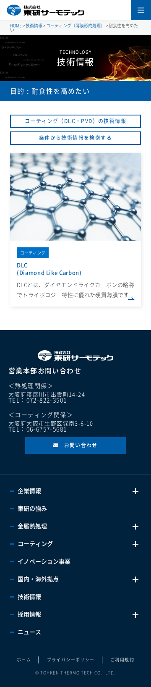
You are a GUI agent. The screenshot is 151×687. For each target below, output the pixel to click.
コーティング (35, 544)
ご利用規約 (122, 660)
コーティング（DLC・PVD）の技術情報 (75, 121)
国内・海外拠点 (38, 579)
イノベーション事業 (44, 561)
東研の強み (32, 508)
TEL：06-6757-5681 (37, 429)
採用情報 (29, 614)
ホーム (24, 660)
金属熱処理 (32, 526)
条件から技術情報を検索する (75, 138)
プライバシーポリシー (71, 660)
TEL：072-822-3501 (37, 400)
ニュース (29, 632)
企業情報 (29, 491)
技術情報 (29, 597)
